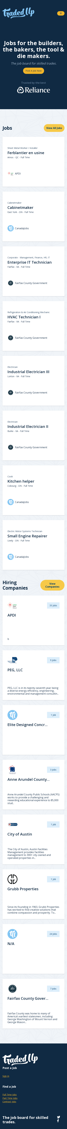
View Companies (52, 585)
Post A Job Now (34, 70)
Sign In (5, 1076)
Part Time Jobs (9, 1098)
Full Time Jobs (9, 1094)
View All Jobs (54, 128)
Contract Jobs (9, 1101)
